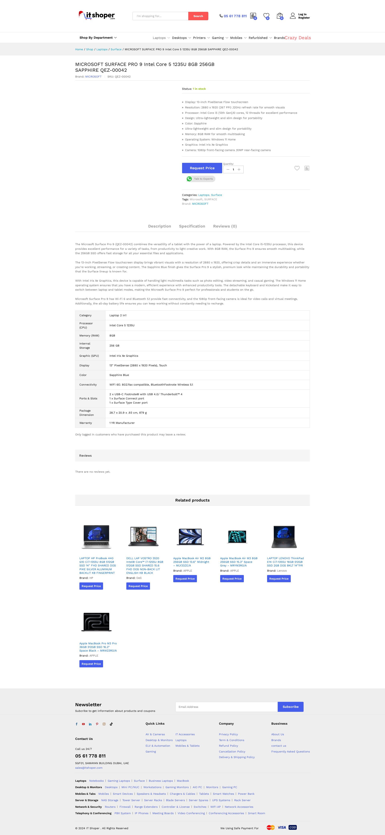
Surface (216, 194)
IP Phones (141, 813)
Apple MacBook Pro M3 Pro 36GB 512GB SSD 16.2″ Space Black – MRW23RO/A (98, 647)
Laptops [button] (159, 37)
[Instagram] (104, 724)
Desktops (111, 787)
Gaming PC (229, 787)
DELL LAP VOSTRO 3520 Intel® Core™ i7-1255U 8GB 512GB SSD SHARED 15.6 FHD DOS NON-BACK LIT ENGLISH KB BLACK (144, 565)
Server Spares (198, 800)
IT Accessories (185, 734)
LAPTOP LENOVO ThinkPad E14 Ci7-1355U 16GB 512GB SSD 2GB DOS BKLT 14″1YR (285, 562)
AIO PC (197, 787)
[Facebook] (76, 724)
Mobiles (103, 793)
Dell (139, 577)
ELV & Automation (158, 745)
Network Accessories (239, 806)
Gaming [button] (218, 37)
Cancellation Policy (232, 751)
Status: (187, 88)
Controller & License (176, 806)
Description (159, 226)
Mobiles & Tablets (187, 745)
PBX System (122, 813)
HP (91, 577)
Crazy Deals (298, 37)
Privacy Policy (228, 734)
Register (304, 17)
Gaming (151, 751)
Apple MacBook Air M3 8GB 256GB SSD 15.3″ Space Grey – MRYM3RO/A (238, 562)
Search (198, 16)
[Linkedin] (90, 724)
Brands (279, 37)
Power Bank (246, 793)
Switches (200, 806)
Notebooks (96, 780)
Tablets (204, 793)
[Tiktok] (111, 724)
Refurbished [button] (258, 37)
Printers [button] (199, 37)
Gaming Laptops (119, 780)
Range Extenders (146, 806)
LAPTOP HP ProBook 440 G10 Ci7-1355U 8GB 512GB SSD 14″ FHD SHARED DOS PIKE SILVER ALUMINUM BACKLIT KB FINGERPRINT (97, 565)
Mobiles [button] (236, 37)
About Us (277, 734)
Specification (192, 226)
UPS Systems (221, 800)
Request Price (202, 168)
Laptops (203, 194)
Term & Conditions (231, 740)
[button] (307, 168)
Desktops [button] (179, 37)
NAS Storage (109, 800)
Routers (110, 806)
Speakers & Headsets (151, 793)
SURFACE (210, 199)
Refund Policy (228, 745)
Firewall (125, 806)
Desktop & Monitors (159, 740)
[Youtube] (83, 724)
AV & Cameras (155, 734)
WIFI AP (215, 806)
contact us (278, 745)
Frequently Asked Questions (290, 751)
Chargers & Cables (182, 793)
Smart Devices (123, 793)
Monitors (212, 787)
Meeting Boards (163, 813)
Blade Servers (175, 800)
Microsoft (196, 199)
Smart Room (256, 813)
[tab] (159, 228)
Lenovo (282, 570)
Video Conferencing (191, 813)
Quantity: (228, 164)
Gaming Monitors (177, 787)
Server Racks (153, 800)
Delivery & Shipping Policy (237, 757)
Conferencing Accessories (226, 813)
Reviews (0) (225, 226)
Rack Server (242, 800)
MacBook (183, 780)
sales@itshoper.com (88, 767)
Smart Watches (223, 793)
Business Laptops (161, 780)
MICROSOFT (93, 76)
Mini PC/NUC (130, 787)
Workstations (152, 787)
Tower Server (131, 800)
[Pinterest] (97, 724)
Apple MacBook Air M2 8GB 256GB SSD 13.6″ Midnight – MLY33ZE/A (192, 562)
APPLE (187, 570)
